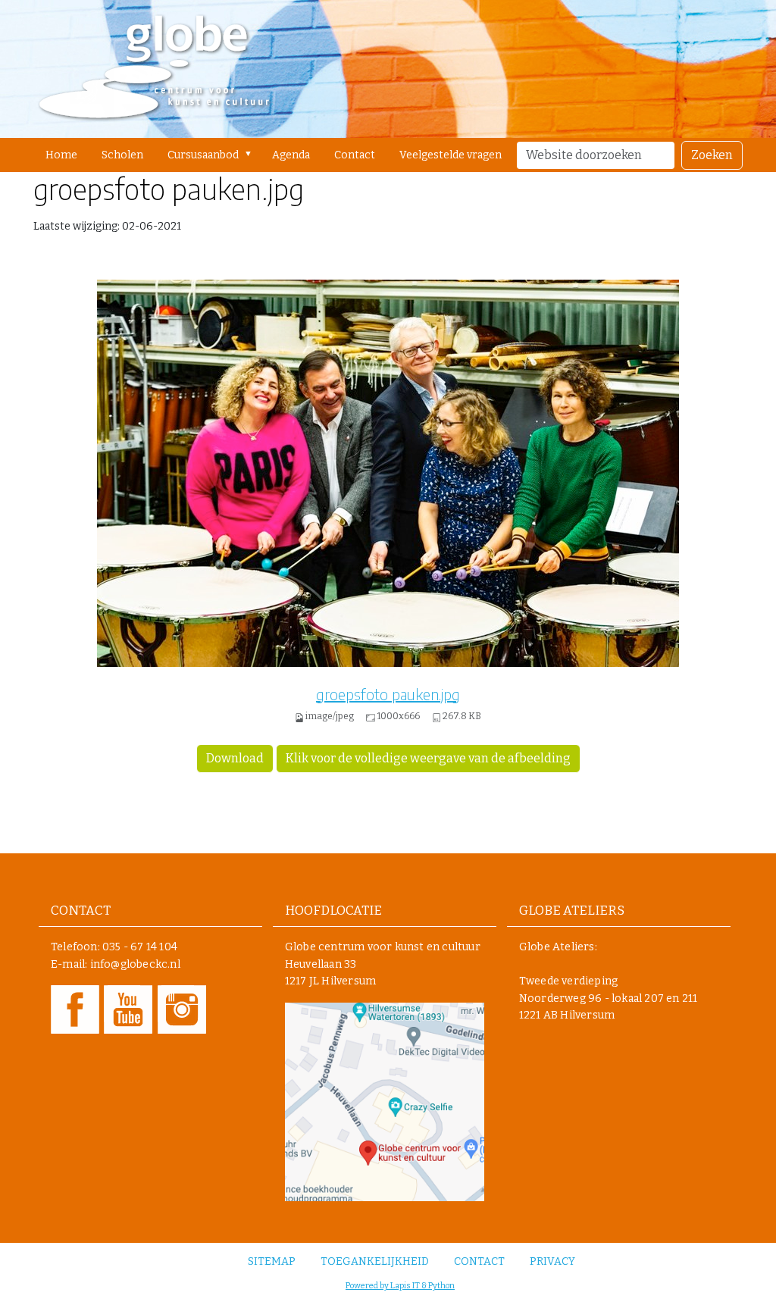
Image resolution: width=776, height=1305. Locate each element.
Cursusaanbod (203, 155)
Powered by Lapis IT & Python (400, 1286)
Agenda (291, 155)
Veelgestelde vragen (450, 155)
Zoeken (712, 155)
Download (235, 758)
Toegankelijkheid (375, 1261)
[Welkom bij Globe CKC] (154, 69)
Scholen (122, 155)
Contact (354, 155)
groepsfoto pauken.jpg (388, 693)
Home (61, 155)
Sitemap (272, 1261)
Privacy (552, 1261)
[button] (251, 154)
